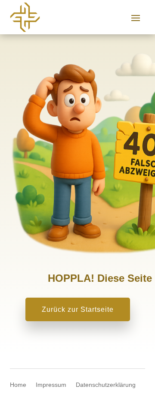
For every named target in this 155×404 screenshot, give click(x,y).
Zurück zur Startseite (78, 309)
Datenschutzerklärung (106, 385)
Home (18, 385)
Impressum (51, 385)
